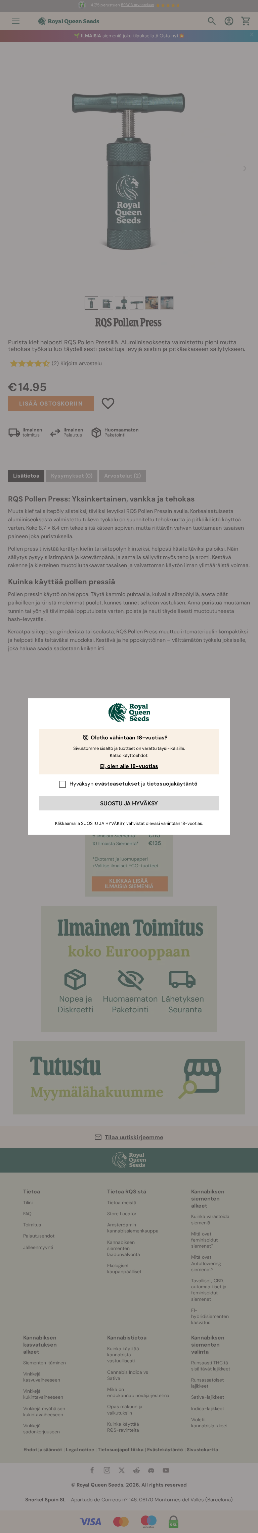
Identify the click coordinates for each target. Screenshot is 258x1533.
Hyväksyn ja (134, 783)
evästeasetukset (117, 783)
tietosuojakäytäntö (172, 783)
